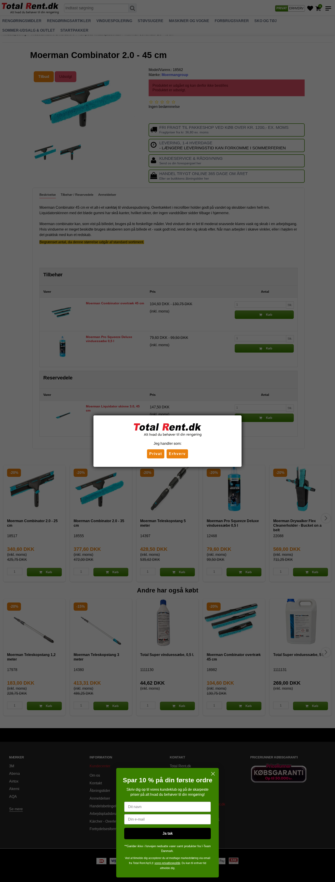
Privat (155, 454)
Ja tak (167, 833)
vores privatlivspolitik (167, 863)
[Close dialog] (213, 774)
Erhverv (177, 454)
